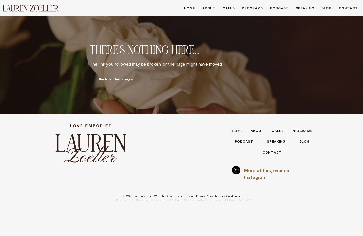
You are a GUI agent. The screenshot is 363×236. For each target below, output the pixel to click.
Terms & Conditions (227, 197)
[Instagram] (236, 170)
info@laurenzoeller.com (209, 201)
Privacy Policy (204, 197)
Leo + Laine (187, 197)
